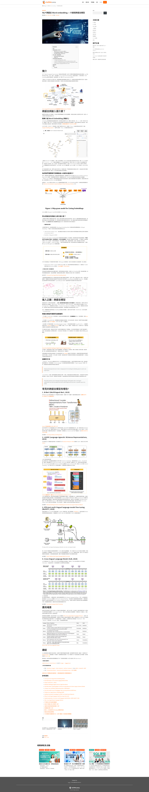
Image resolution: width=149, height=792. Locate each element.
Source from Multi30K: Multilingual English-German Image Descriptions (56, 348)
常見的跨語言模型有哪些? (57, 58)
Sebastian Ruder (45, 654)
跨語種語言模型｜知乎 (48, 708)
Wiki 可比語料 (52, 321)
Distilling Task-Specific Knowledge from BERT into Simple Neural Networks (59, 694)
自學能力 (94, 32)
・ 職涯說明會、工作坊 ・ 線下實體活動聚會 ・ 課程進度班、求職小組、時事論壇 (46, 767)
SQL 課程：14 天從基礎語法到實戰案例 (99, 764)
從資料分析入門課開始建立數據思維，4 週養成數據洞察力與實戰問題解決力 (57, 673)
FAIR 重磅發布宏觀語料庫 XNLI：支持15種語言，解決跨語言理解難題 (57, 713)
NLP (48, 737)
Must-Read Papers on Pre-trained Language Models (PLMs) (56, 680)
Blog (101, 2)
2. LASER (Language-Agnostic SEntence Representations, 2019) (64, 61)
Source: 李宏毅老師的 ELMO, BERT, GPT (50, 426)
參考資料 (55, 67)
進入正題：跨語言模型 (57, 54)
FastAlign (66, 353)
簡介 (54, 48)
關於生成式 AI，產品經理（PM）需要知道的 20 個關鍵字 (80, 728)
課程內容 (87, 2)
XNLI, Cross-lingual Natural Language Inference (53, 700)
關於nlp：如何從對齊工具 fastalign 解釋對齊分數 (53, 710)
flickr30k (56, 325)
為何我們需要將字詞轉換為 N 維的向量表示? (61, 52)
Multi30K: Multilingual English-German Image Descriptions (56, 684)
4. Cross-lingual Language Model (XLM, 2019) (61, 63)
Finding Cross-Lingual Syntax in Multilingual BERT (54, 692)
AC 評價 (94, 24)
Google (62, 663)
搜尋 (93, 10)
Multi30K (49, 325)
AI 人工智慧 (95, 38)
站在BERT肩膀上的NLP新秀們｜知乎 (51, 704)
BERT (85, 668)
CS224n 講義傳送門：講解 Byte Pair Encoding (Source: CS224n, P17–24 (56, 494)
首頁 (83, 2)
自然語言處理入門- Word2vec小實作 (69, 123)
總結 (54, 66)
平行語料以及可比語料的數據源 (50, 702)
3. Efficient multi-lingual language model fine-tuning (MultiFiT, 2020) (65, 62)
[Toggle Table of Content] (76, 47)
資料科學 (44, 10)
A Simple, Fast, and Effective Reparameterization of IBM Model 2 (57, 688)
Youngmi (57, 15)
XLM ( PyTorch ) (53, 663)
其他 (93, 40)
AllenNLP (81, 668)
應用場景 (54, 64)
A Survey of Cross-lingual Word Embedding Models (54, 678)
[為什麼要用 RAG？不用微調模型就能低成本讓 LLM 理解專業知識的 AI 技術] (49, 723)
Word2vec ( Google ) (51, 668)
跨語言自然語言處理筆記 (49, 711)
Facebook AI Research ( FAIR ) (68, 441)
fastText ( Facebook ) (68, 668)
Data (45, 737)
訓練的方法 (56, 57)
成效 (97, 2)
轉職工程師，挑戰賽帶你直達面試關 (99, 59)
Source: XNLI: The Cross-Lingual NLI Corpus (50, 645)
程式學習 (94, 30)
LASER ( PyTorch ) (45, 663)
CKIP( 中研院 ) (74, 670)
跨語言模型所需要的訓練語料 (59, 56)
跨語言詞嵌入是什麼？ (57, 50)
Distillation (76, 511)
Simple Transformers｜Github (50, 682)
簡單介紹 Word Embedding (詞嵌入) (60, 51)
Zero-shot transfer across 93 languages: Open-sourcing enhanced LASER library (60, 690)
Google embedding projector (48, 127)
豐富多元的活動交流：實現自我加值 (49, 764)
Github (43, 443)
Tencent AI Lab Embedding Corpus (63, 670)
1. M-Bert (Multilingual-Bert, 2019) (60, 59)
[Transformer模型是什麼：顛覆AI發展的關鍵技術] (65, 723)
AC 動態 (94, 22)
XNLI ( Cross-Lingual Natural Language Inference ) (73, 615)
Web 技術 (94, 26)
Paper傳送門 (60, 266)
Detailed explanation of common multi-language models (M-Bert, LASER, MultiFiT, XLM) (61, 698)
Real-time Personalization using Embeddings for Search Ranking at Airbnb (58, 184)
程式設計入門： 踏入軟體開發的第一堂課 (74, 764)
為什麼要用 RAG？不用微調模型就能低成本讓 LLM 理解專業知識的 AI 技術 (49, 728)
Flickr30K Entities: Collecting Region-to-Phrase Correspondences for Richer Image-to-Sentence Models (64, 686)
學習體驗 (92, 2)
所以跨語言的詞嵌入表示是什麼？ (59, 53)
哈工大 (77, 668)
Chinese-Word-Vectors (51, 670)
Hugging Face (67, 663)
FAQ (105, 2)
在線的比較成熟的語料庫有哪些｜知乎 (51, 706)
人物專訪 (94, 28)
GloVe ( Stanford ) (59, 668)
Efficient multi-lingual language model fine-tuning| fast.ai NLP (56, 696)
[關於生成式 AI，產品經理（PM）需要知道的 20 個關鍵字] (80, 723)
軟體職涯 (94, 36)
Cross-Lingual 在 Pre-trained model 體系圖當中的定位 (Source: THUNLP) (56, 109)
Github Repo (66, 266)
